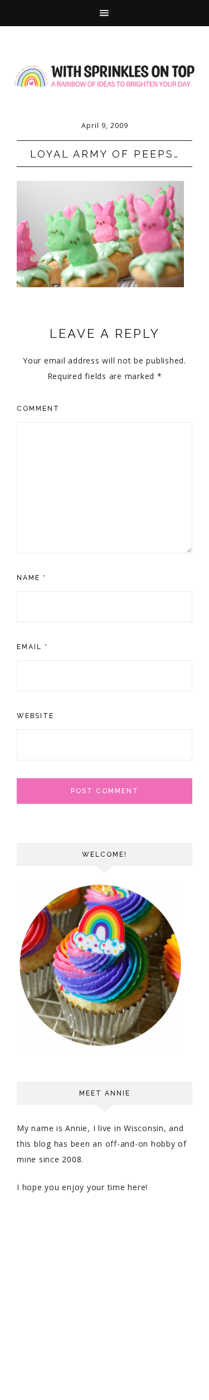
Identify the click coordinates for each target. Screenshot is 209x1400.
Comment (38, 408)
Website (35, 716)
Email (32, 647)
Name (31, 578)
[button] (104, 13)
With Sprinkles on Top (104, 76)
